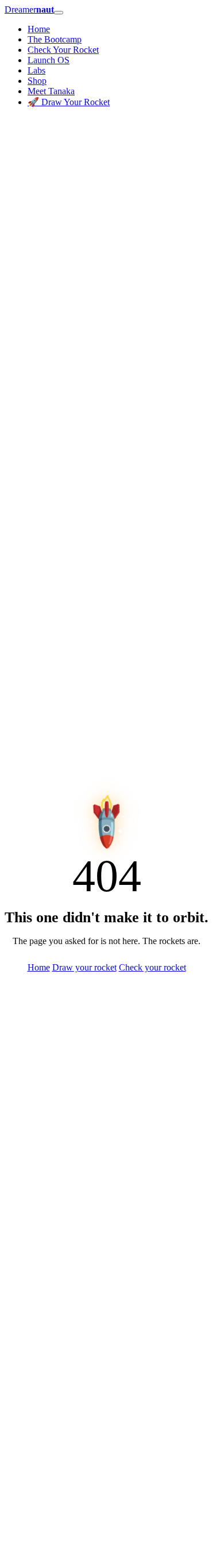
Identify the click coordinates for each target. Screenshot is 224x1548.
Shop (37, 81)
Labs (36, 70)
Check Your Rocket (63, 50)
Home (39, 29)
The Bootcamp (55, 39)
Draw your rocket (84, 967)
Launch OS (48, 60)
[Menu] (58, 12)
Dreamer (29, 9)
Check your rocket (152, 967)
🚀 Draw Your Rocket (69, 102)
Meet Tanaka (51, 91)
